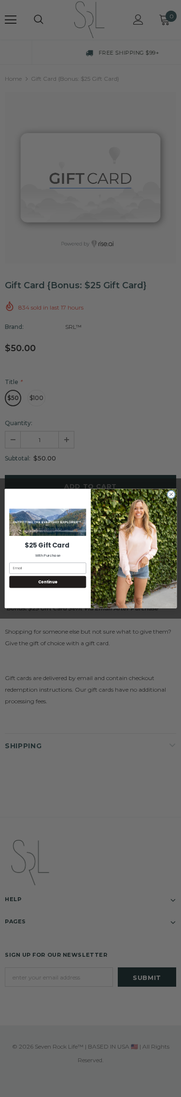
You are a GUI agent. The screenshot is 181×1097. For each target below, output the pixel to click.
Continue (47, 581)
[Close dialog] (171, 494)
